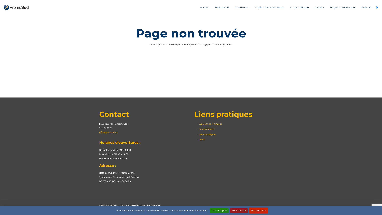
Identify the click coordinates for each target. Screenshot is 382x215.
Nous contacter (206, 129)
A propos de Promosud (210, 123)
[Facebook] (377, 7)
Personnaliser (258, 210)
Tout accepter (219, 210)
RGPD (202, 139)
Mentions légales (207, 134)
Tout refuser (239, 210)
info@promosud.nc (108, 132)
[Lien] (16, 7)
